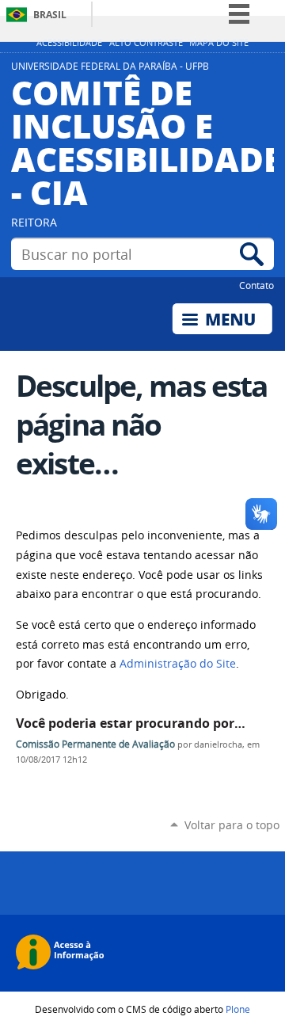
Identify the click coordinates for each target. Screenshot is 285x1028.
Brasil (49, 14)
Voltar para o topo (231, 824)
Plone (238, 1009)
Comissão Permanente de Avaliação (95, 744)
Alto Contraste (146, 42)
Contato (256, 285)
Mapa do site (219, 42)
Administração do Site (178, 664)
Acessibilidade (69, 42)
